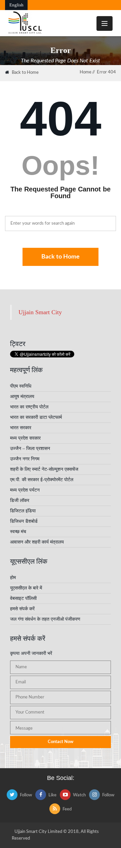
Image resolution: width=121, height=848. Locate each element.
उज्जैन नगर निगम (24, 458)
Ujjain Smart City (40, 312)
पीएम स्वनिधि (20, 386)
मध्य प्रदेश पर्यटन (25, 490)
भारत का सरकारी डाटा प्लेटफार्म (36, 417)
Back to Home (25, 72)
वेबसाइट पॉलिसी (23, 598)
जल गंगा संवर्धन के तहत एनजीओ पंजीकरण (45, 619)
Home (85, 72)
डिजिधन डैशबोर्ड (24, 521)
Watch (79, 795)
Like (52, 795)
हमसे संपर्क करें (22, 608)
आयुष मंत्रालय (22, 396)
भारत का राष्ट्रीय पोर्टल (29, 406)
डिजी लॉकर (19, 500)
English (16, 4)
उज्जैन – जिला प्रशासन (30, 448)
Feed (67, 809)
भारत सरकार (20, 427)
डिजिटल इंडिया (23, 510)
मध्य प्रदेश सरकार (25, 438)
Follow (26, 795)
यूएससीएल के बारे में (26, 587)
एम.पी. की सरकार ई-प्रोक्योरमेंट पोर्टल (41, 479)
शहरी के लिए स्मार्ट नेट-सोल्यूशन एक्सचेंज (44, 469)
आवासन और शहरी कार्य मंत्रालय (37, 542)
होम (13, 577)
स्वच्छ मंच (18, 531)
